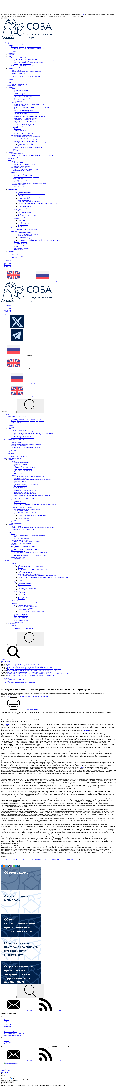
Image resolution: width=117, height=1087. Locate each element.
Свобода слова (22, 217)
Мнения (13, 51)
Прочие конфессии (23, 146)
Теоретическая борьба (20, 113)
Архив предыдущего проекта (23, 192)
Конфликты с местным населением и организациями (29, 116)
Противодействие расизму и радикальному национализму (28, 48)
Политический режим (24, 212)
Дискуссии (14, 231)
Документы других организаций (23, 256)
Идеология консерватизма (25, 235)
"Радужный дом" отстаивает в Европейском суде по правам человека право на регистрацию (34, 669)
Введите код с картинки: (8, 1080)
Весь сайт (15, 1079)
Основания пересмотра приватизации (29, 201)
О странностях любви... (25, 198)
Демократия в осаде (13, 189)
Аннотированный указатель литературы (26, 229)
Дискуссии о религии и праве (23, 98)
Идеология (17, 209)
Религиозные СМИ (20, 186)
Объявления (7, 260)
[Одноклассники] (4, 866)
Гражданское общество (24, 211)
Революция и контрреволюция (27, 215)
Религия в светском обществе (12, 1035)
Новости (10, 45)
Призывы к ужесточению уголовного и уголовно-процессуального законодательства (43, 204)
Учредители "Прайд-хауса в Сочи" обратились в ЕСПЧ (23, 664)
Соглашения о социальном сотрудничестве (26, 177)
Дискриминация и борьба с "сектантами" (26, 112)
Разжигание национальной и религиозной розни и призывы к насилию (35, 132)
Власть (13, 161)
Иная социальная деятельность (23, 175)
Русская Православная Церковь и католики (27, 136)
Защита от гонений (20, 109)
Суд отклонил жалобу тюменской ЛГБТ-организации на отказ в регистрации (29, 672)
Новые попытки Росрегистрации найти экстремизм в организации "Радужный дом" (32, 670)
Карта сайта (4, 1072)
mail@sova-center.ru (6, 1070)
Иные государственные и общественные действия (25, 76)
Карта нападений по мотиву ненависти (22, 65)
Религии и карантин (20, 99)
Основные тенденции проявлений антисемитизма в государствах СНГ (35, 61)
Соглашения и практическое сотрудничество (27, 169)
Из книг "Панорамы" (17, 153)
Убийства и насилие (20, 130)
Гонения (13, 102)
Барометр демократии (20, 242)
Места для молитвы (20, 105)
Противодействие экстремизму (23, 133)
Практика (17, 218)
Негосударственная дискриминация (24, 110)
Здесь (82, 14)
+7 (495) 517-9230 (8, 1069)
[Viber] (11, 866)
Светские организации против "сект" (25, 121)
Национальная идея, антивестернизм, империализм (33, 197)
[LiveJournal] (18, 866)
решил (82, 767)
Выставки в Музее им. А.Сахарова (21, 170)
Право (19, 214)
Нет (5, 18)
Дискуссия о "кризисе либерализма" (28, 234)
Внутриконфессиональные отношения (25, 141)
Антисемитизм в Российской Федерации (26, 59)
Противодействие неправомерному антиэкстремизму (26, 74)
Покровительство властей (22, 92)
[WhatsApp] (14, 866)
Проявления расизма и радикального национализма (26, 47)
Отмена (12, 1082)
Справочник (7, 265)
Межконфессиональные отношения (21, 135)
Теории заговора (22, 208)
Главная (6, 1020)
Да (2, 18)
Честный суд (21, 226)
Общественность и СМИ (18, 115)
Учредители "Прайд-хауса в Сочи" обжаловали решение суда (25, 666)
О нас (5, 262)
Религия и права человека (22, 166)
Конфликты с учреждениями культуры (25, 118)
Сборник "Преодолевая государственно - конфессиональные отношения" (32, 155)
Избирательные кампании (18, 73)
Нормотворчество (16, 50)
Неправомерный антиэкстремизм (14, 1033)
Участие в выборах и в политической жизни (27, 95)
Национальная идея (23, 237)
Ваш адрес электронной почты (10, 1077)
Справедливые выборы (24, 223)
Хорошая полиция (23, 225)
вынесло (41, 726)
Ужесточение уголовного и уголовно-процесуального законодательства (39, 240)
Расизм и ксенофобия (10, 1032)
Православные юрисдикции (26, 144)
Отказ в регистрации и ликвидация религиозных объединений (32, 107)
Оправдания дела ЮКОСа (25, 200)
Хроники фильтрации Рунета (19, 84)
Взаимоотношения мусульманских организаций (32, 143)
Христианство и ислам (21, 138)
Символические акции (24, 206)
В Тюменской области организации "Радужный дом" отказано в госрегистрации (30, 675)
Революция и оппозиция (21, 248)
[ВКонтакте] (2, 866)
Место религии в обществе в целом (24, 164)
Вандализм (17, 129)
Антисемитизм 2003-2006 (18, 57)
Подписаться (4, 1082)
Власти (13, 88)
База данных (7, 266)
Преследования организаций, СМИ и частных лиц (26, 71)
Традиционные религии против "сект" (25, 139)
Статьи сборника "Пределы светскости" (22, 157)
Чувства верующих (20, 93)
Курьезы (13, 149)
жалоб (7, 724)
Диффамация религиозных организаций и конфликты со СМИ (32, 122)
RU (56, 281)
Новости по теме (6, 661)
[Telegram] (6, 866)
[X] (9, 866)
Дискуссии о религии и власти (23, 96)
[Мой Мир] (16, 866)
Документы (11, 54)
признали (86, 730)
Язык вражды (12, 251)
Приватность (21, 220)
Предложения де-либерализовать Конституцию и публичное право (37, 203)
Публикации (11, 53)
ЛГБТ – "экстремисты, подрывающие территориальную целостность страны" (30, 667)
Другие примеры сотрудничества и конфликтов (28, 147)
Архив (9, 56)
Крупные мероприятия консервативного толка (31, 194)
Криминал (14, 172)
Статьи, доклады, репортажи (22, 64)
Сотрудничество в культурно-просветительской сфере (30, 183)
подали (17, 761)
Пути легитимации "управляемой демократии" (31, 239)
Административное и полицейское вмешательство (29, 104)
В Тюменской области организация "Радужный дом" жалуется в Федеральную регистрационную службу (38, 673)
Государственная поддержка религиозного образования (30, 180)
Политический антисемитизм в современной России (29, 62)
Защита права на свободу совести (24, 119)
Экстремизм (14, 127)
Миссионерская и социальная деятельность (23, 174)
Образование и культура (18, 178)
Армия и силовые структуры (19, 167)
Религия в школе (19, 181)
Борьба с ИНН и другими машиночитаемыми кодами (30, 163)
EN (27, 281)
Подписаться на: (5, 1079)
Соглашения (18, 101)
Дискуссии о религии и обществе (24, 126)
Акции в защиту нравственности (24, 124)
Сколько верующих (16, 150)
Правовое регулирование (21, 90)
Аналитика (7, 263)
